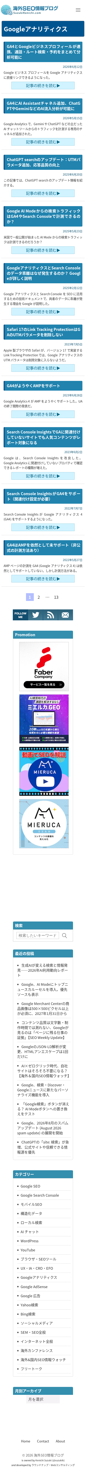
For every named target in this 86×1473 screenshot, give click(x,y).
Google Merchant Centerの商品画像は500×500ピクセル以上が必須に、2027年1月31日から (43, 1008)
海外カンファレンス (37, 1350)
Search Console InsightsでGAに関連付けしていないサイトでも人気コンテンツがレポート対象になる (43, 437)
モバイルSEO (31, 1204)
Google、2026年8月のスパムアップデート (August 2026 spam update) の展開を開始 (42, 1127)
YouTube (28, 1249)
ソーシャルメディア (37, 1323)
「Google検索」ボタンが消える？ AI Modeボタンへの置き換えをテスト (43, 1108)
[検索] (65, 935)
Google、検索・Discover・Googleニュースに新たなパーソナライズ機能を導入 (42, 1089)
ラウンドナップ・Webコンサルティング (53, 1465)
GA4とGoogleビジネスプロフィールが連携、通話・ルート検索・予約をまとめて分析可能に (43, 52)
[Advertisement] (43, 889)
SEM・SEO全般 (33, 1332)
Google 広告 (30, 1295)
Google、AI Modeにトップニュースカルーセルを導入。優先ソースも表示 (42, 989)
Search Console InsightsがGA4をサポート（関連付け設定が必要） (43, 496)
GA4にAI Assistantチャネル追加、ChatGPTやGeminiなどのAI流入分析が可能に (43, 105)
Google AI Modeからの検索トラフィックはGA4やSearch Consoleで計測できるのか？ (43, 216)
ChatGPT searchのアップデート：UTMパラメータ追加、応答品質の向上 (43, 162)
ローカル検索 (31, 1222)
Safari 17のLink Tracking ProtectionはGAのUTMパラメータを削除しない (43, 332)
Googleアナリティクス (39, 1277)
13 (56, 597)
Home (25, 1441)
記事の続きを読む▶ (43, 85)
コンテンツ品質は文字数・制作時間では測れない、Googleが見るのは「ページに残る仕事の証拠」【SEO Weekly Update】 (43, 1030)
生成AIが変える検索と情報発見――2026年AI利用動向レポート (42, 970)
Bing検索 (28, 1313)
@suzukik (58, 1460)
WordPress (29, 1240)
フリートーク (31, 1368)
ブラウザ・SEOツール (38, 1259)
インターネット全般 (37, 1341)
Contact (43, 1441)
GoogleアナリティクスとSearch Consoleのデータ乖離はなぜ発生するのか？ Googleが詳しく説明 (43, 273)
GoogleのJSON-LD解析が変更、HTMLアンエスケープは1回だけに (42, 1051)
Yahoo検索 (29, 1304)
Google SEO (30, 1186)
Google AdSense (34, 1286)
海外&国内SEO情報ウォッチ (43, 1359)
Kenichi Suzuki (43, 1460)
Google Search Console (40, 1195)
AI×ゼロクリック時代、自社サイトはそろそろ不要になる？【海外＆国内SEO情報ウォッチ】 (44, 1070)
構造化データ (31, 1213)
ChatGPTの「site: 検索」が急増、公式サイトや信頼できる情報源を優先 (43, 1146)
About (60, 1441)
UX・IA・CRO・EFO (37, 1268)
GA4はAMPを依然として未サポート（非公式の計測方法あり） (43, 547)
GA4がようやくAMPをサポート (33, 385)
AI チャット (30, 1231)
